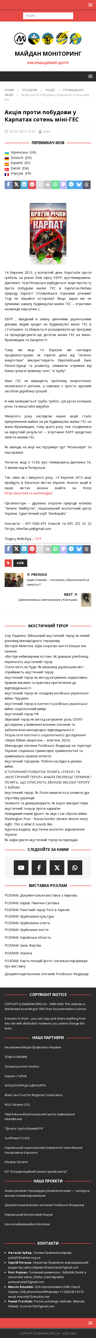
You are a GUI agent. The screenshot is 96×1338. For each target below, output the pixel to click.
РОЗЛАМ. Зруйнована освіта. (27, 923)
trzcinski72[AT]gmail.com (38, 1306)
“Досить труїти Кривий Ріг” (24, 1128)
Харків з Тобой (16, 1076)
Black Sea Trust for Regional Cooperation (34, 1095)
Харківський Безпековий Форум (29, 1214)
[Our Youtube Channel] (21, 867)
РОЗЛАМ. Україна (18, 953)
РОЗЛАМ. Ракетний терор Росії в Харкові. (37, 910)
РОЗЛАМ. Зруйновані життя (26, 929)
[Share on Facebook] (9, 185)
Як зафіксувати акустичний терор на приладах (41, 840)
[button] (89, 4)
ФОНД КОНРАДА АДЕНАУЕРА (26, 1085)
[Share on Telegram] (71, 185)
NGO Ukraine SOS (17, 1104)
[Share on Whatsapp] (55, 185)
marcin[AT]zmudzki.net (33, 1296)
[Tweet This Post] (17, 185)
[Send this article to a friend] (40, 185)
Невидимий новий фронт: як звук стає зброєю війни (46, 813)
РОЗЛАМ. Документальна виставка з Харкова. (41, 895)
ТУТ (38, 538)
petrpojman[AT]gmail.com (26, 1282)
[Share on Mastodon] (63, 185)
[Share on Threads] (87, 185)
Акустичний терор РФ (22, 714)
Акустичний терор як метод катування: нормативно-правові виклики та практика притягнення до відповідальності (46, 682)
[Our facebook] (39, 867)
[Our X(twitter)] (57, 867)
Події (50, 90)
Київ (20, 563)
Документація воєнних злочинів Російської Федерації (47, 974)
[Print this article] (48, 185)
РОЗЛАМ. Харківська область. (28, 937)
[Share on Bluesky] (79, 185)
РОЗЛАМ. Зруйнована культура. (30, 916)
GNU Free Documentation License (62, 1009)
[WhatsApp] (75, 867)
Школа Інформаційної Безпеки (27, 1224)
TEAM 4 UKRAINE (16, 1057)
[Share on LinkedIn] (24, 185)
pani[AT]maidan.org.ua (24, 1257)
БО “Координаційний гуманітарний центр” (36, 1171)
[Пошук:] (48, 15)
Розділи (29, 90)
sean (46, 131)
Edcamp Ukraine (16, 1162)
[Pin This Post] (32, 185)
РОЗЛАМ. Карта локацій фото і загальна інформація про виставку (46, 963)
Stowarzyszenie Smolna (22, 1066)
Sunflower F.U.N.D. (18, 1138)
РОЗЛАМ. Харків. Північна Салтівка (32, 903)
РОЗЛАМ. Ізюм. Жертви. (23, 945)
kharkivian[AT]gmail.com (61, 1267)
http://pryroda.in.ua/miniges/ (29, 493)
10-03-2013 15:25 (22, 131)
